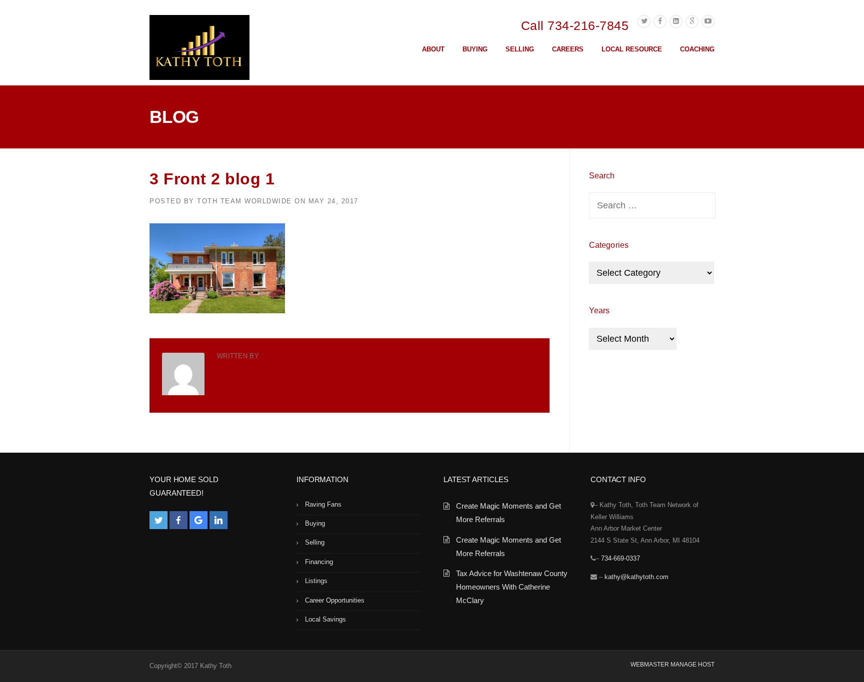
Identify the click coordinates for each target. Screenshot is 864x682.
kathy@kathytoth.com (636, 577)
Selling (314, 542)
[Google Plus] (692, 21)
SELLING (520, 49)
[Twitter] (644, 21)
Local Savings (325, 619)
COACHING (697, 49)
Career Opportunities (334, 600)
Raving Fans (323, 504)
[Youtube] (708, 21)
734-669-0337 (620, 558)
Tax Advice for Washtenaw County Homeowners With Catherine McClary (512, 587)
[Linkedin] (676, 21)
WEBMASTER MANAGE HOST (672, 665)
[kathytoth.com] (200, 49)
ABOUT (433, 49)
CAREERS (568, 49)
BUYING (475, 49)
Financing (319, 562)
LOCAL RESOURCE (632, 49)
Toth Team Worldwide (244, 201)
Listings (316, 581)
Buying (315, 523)
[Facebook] (660, 21)
